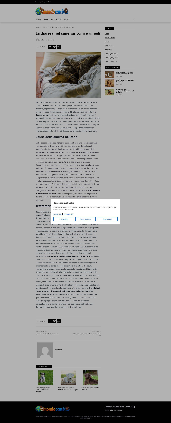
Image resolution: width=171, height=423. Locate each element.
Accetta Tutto (107, 219)
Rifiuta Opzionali (85, 219)
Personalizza (64, 219)
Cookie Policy (57, 214)
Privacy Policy (68, 214)
